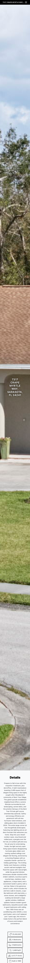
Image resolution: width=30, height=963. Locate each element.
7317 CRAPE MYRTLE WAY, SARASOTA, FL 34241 (14, 2)
